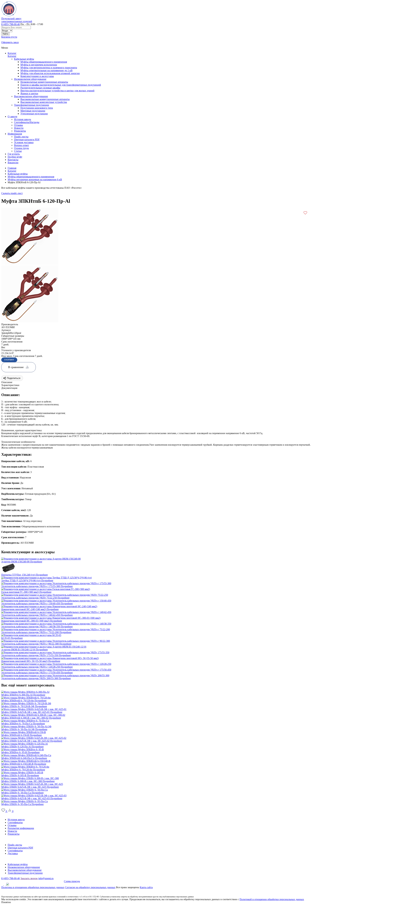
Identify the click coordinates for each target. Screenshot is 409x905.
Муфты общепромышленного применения (43, 61)
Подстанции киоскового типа (36, 107)
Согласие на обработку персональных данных (90, 887)
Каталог (12, 53)
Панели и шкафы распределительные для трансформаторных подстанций (60, 84)
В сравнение (16, 367)
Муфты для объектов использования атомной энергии (50, 73)
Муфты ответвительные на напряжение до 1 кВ (46, 70)
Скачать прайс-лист (12, 193)
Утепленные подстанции (34, 113)
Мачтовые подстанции (32, 110)
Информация (8, 839)
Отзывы (12, 825)
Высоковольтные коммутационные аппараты (45, 99)
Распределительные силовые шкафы (40, 87)
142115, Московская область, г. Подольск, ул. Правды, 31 (32, 881)
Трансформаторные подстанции (31, 105)
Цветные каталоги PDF (20, 847)
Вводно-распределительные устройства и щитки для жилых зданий (57, 90)
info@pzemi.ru (46, 878)
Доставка (13, 853)
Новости (12, 831)
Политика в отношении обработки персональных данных (32, 887)
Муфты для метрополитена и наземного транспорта (48, 67)
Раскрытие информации (21, 828)
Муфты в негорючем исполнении (38, 64)
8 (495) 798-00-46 (10, 24)
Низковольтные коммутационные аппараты (44, 82)
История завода (16, 819)
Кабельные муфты (24, 59)
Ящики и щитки (29, 93)
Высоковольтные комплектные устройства (43, 102)
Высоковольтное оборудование (31, 96)
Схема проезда (72, 881)
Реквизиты (13, 834)
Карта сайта (146, 887)
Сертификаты (15, 822)
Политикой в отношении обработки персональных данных (271, 899)
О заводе (6, 814)
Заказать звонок (29, 878)
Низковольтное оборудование (30, 79)
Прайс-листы (15, 844)
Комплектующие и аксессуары (37, 76)
